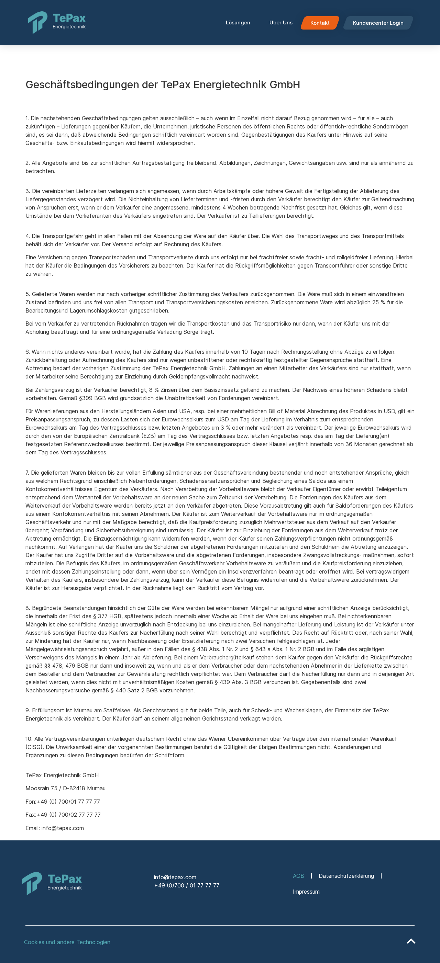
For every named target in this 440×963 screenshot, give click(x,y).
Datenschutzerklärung (346, 875)
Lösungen (238, 22)
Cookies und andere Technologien (67, 942)
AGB (298, 875)
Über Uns (281, 22)
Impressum (306, 891)
